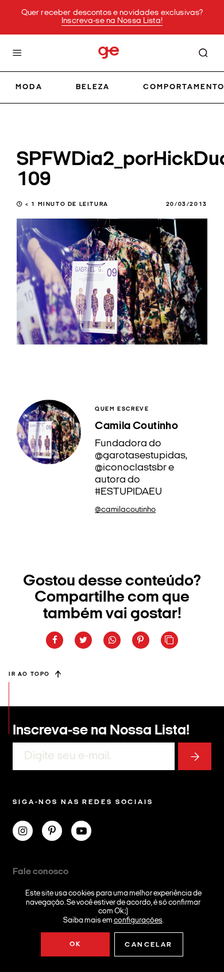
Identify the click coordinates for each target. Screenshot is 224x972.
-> (194, 756)
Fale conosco (40, 872)
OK (75, 944)
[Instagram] (27, 832)
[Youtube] (86, 832)
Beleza (93, 87)
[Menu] (17, 53)
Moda (29, 87)
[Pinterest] (56, 832)
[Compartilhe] (169, 640)
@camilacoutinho (125, 510)
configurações (138, 920)
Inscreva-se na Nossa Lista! (112, 21)
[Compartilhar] (54, 640)
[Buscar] (203, 53)
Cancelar (148, 945)
